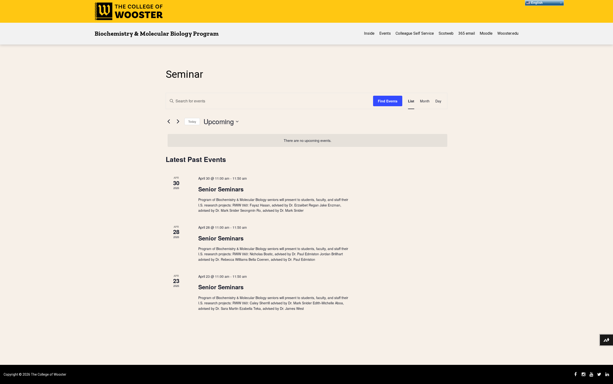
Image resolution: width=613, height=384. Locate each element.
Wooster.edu (507, 33)
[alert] (307, 140)
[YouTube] (591, 374)
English (536, 3)
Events (385, 33)
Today (192, 121)
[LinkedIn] (607, 374)
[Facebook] (575, 374)
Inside (369, 33)
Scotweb (446, 33)
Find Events (387, 101)
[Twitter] (599, 374)
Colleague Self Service (415, 33)
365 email (466, 33)
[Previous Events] (168, 121)
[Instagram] (583, 374)
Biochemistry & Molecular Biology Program (157, 33)
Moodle (486, 33)
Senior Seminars (221, 189)
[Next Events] (178, 121)
